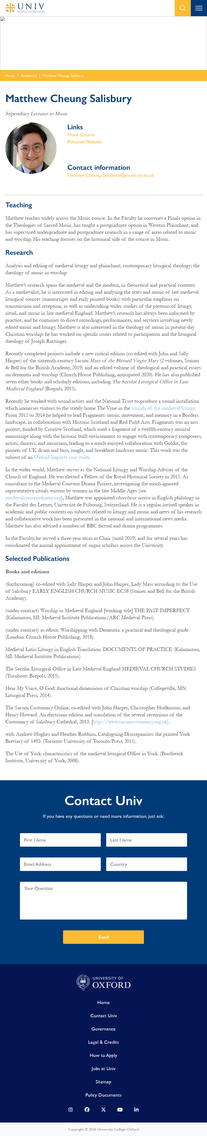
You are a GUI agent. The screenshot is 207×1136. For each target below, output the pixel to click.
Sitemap (103, 1081)
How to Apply (103, 1055)
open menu (199, 8)
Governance (103, 1029)
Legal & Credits (103, 1042)
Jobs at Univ (104, 1068)
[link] (70, 1110)
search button (183, 8)
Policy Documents (103, 1095)
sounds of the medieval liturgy (163, 408)
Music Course (81, 134)
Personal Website (84, 141)
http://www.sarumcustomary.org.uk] (130, 722)
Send (103, 937)
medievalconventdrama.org (33, 498)
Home (103, 1002)
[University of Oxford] (103, 983)
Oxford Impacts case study (61, 457)
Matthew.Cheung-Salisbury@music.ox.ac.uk (110, 175)
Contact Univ (103, 1015)
